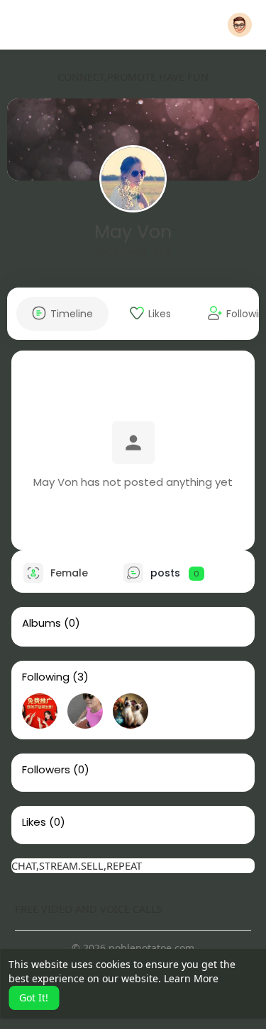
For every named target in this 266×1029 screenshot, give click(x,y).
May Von (133, 232)
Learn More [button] (191, 978)
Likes (34, 822)
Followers (46, 769)
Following (46, 677)
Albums (41, 623)
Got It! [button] (33, 997)
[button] (239, 25)
